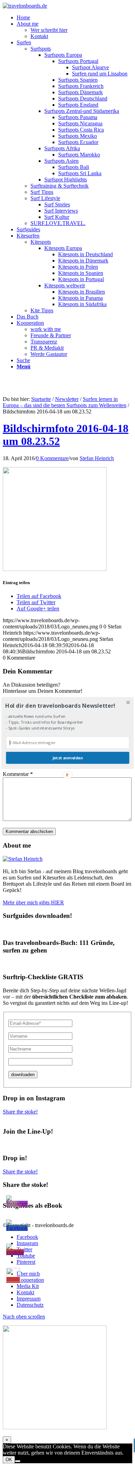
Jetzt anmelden (68, 757)
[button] (66, 705)
